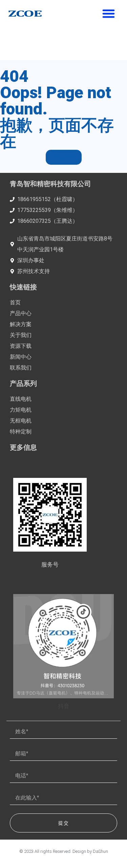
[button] (109, 13)
